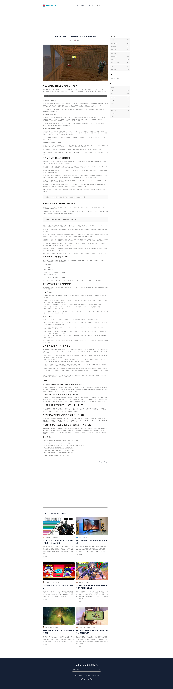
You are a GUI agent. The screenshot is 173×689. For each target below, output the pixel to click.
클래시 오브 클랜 (91, 627)
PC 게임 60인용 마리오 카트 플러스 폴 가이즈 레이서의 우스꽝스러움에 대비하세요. (64, 445)
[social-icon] (81, 679)
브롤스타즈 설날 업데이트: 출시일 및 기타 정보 (58, 587)
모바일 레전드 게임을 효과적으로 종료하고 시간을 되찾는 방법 (59, 450)
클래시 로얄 (120, 69)
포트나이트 (88, 582)
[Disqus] (75, 488)
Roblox (120, 66)
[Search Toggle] (129, 5)
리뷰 (88, 537)
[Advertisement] (86, 18)
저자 (88, 5)
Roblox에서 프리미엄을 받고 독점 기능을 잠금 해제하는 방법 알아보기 (68, 197)
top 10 (120, 100)
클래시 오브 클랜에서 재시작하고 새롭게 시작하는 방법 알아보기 (92, 632)
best (120, 90)
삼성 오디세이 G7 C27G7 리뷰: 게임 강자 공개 (91, 542)
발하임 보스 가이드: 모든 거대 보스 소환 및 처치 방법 (58, 632)
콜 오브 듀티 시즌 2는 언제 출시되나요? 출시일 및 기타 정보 (58, 447)
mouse (120, 103)
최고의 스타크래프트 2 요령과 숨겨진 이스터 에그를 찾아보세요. (59, 443)
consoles (120, 113)
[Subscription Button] (99, 670)
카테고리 (82, 5)
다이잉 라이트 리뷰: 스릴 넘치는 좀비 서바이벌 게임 (56, 455)
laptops (120, 106)
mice (120, 116)
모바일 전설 (120, 53)
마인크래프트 (120, 43)
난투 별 (57, 582)
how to (120, 87)
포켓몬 (120, 40)
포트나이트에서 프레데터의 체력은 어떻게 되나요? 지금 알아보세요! (91, 587)
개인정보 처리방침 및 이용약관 (93, 675)
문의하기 (81, 675)
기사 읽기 (45, 556)
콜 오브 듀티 (56, 537)
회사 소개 (74, 675)
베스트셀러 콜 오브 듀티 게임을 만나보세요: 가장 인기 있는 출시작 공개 (58, 542)
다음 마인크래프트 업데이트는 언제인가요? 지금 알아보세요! (58, 452)
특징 (71, 40)
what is (120, 93)
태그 (93, 5)
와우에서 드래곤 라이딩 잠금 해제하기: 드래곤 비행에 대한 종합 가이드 (61, 440)
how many (120, 97)
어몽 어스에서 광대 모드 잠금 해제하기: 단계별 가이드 (64, 219)
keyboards (120, 110)
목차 (47, 96)
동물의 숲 (120, 59)
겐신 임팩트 (120, 46)
